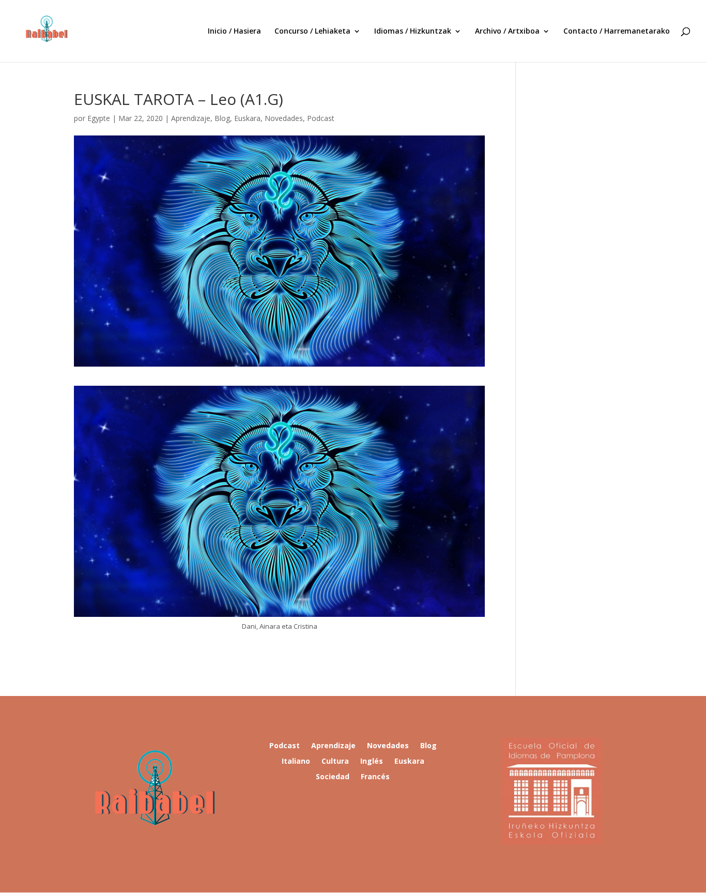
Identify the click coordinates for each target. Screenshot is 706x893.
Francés (375, 777)
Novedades (284, 118)
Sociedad (332, 777)
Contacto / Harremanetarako (616, 31)
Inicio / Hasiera (234, 31)
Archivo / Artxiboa (507, 31)
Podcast (320, 118)
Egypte (98, 118)
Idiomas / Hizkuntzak (412, 31)
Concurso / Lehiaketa (312, 31)
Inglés (371, 762)
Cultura (335, 762)
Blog (222, 118)
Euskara (247, 118)
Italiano (296, 762)
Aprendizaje (190, 118)
